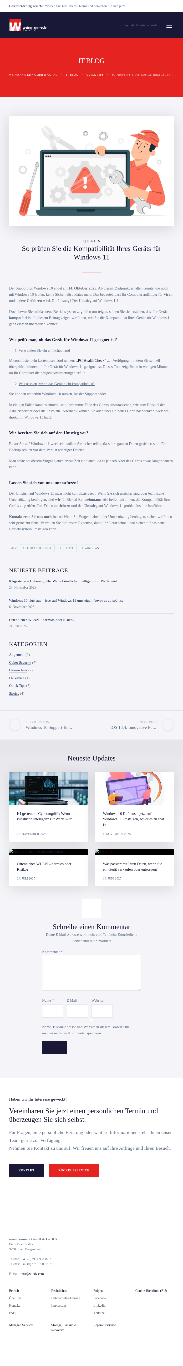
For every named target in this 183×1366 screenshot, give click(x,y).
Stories (14, 693)
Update (68, 548)
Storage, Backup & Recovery (64, 1327)
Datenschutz (18, 670)
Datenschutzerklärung (65, 1298)
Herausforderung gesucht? (26, 6)
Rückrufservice (73, 1170)
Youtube (99, 1313)
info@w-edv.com (32, 1274)
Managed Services (21, 1325)
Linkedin (99, 1305)
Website (97, 1000)
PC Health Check (91, 360)
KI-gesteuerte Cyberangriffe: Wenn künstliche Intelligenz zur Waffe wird (63, 581)
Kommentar (52, 952)
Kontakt (27, 1170)
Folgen (98, 1291)
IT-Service (16, 678)
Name (48, 1000)
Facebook (99, 1298)
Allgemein (17, 655)
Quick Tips (91, 241)
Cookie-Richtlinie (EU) (151, 1291)
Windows (92, 548)
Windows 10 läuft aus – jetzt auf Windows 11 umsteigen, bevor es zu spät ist (66, 600)
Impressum (58, 1305)
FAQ (12, 1313)
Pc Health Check (38, 548)
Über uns (15, 1298)
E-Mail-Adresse (74, 1001)
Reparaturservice (104, 1325)
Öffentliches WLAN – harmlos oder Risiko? (41, 620)
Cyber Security (20, 662)
